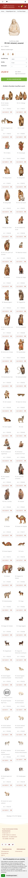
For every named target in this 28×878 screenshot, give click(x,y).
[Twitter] (12, 844)
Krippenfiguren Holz (11, 11)
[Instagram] (5, 844)
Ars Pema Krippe (21, 11)
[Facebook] (2, 844)
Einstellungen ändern (11, 875)
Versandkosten (21, 73)
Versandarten (4, 853)
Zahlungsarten (5, 851)
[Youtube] (9, 844)
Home (2, 11)
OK (3, 875)
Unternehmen (18, 851)
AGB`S (3, 855)
